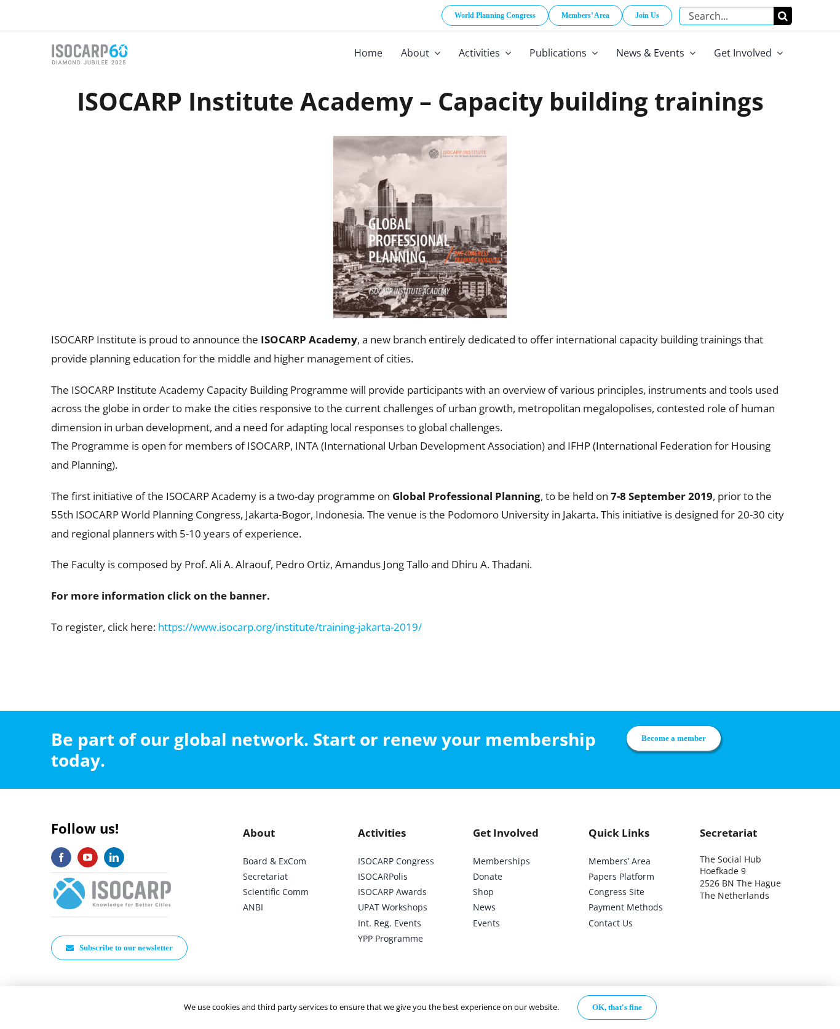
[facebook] (61, 857)
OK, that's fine (617, 1007)
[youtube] (87, 857)
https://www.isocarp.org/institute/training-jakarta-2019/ (290, 627)
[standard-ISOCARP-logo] (112, 878)
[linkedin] (114, 857)
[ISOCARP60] (89, 42)
